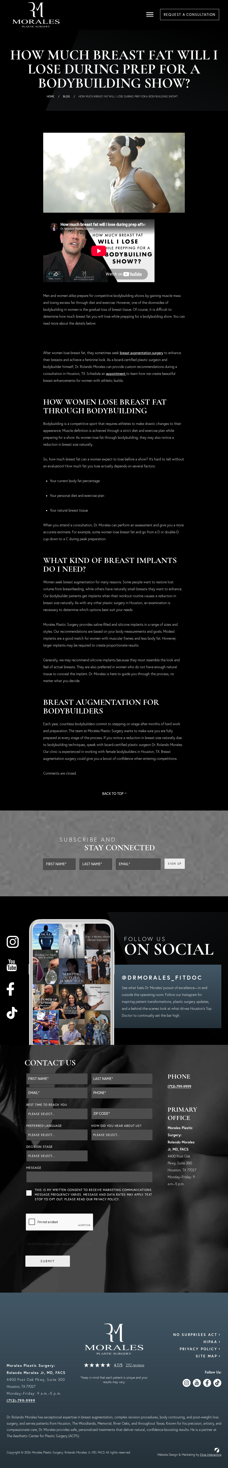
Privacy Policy (106, 1199)
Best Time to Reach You (46, 1105)
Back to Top (112, 793)
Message (33, 1168)
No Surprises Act (195, 1334)
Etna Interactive (210, 1455)
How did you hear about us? (116, 1126)
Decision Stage (39, 1147)
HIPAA (210, 1341)
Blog (66, 96)
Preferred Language (44, 1126)
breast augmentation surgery (141, 353)
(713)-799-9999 (179, 1086)
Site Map (206, 1356)
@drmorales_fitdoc (162, 977)
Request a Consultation (190, 14)
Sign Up (175, 863)
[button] (150, 14)
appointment (116, 373)
